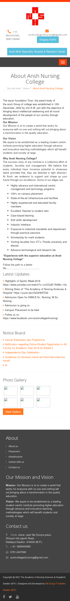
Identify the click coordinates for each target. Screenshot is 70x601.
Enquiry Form (47, 39)
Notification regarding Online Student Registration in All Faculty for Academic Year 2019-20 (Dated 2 (35, 346)
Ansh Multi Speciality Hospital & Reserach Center (37, 51)
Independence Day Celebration (22, 352)
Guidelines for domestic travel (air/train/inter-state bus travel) (34, 358)
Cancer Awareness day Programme (25, 340)
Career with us (16, 461)
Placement (14, 451)
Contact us (14, 467)
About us (13, 446)
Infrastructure (15, 456)
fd (6, 365)
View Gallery (13, 412)
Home (26, 88)
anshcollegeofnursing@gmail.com (47, 34)
